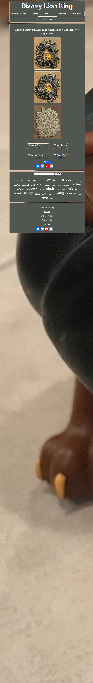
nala (70, 188)
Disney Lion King (47, 207)
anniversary (77, 181)
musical (25, 185)
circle (63, 189)
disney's (80, 194)
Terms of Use (47, 220)
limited (17, 193)
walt (33, 185)
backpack (71, 193)
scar (40, 184)
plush (50, 188)
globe (23, 181)
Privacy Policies (47, 215)
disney (28, 193)
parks (59, 185)
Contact (47, 211)
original (41, 181)
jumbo (66, 185)
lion (60, 179)
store (37, 194)
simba (50, 180)
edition (20, 188)
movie (16, 180)
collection (47, 185)
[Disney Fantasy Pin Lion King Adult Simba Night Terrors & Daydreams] (47, 54)
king (60, 193)
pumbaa (17, 185)
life (76, 189)
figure (53, 185)
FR (49, 224)
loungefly (31, 188)
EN (45, 224)
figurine (41, 189)
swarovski (52, 194)
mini (51, 199)
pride (44, 194)
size (57, 189)
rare (45, 198)
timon (69, 180)
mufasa (76, 184)
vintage (32, 180)
